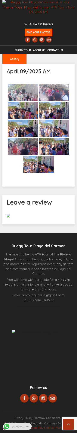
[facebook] (27, 40)
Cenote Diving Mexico (54, 306)
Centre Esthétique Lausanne (42, 306)
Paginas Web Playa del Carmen (40, 427)
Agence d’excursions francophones (26, 306)
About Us (39, 50)
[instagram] (41, 40)
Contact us (55, 50)
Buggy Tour (23, 50)
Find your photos (38, 32)
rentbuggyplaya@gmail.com (43, 295)
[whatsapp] (34, 40)
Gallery (14, 59)
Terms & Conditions (47, 417)
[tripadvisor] (49, 40)
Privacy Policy (23, 417)
